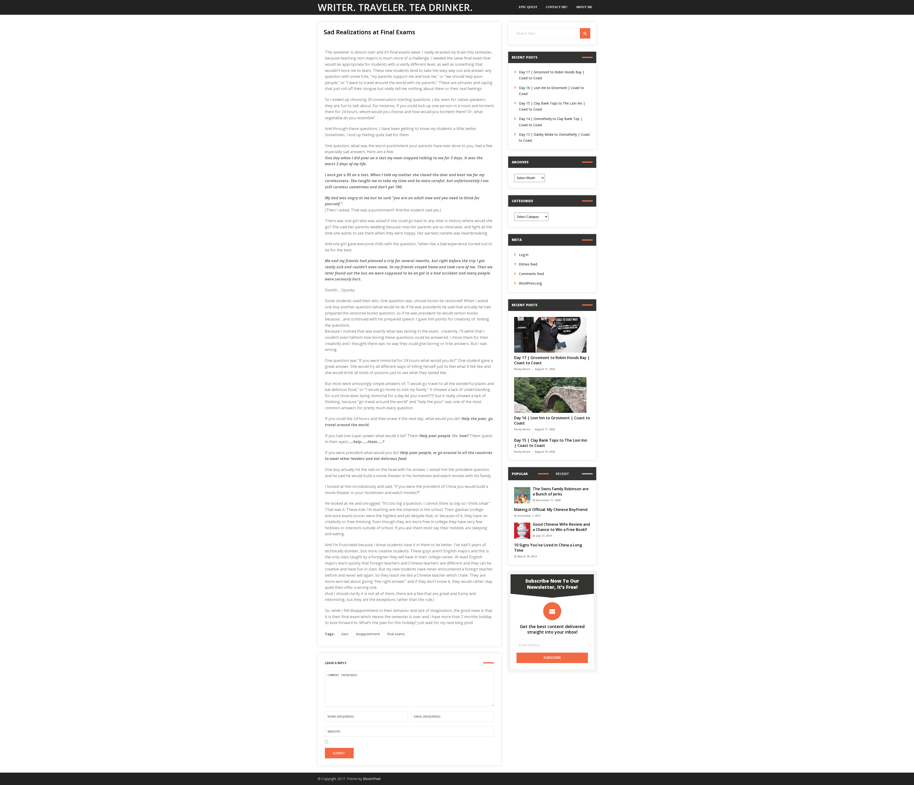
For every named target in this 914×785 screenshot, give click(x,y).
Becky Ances (522, 369)
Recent (562, 473)
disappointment (368, 634)
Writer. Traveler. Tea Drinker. (395, 7)
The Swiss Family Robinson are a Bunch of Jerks (561, 491)
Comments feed (531, 273)
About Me (584, 7)
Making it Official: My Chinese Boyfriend (550, 509)
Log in (523, 254)
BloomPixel (372, 778)
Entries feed (528, 264)
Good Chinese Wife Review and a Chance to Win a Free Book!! (561, 527)
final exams (396, 634)
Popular (520, 473)
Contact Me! (556, 7)
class (344, 634)
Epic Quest (528, 7)
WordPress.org (530, 283)
